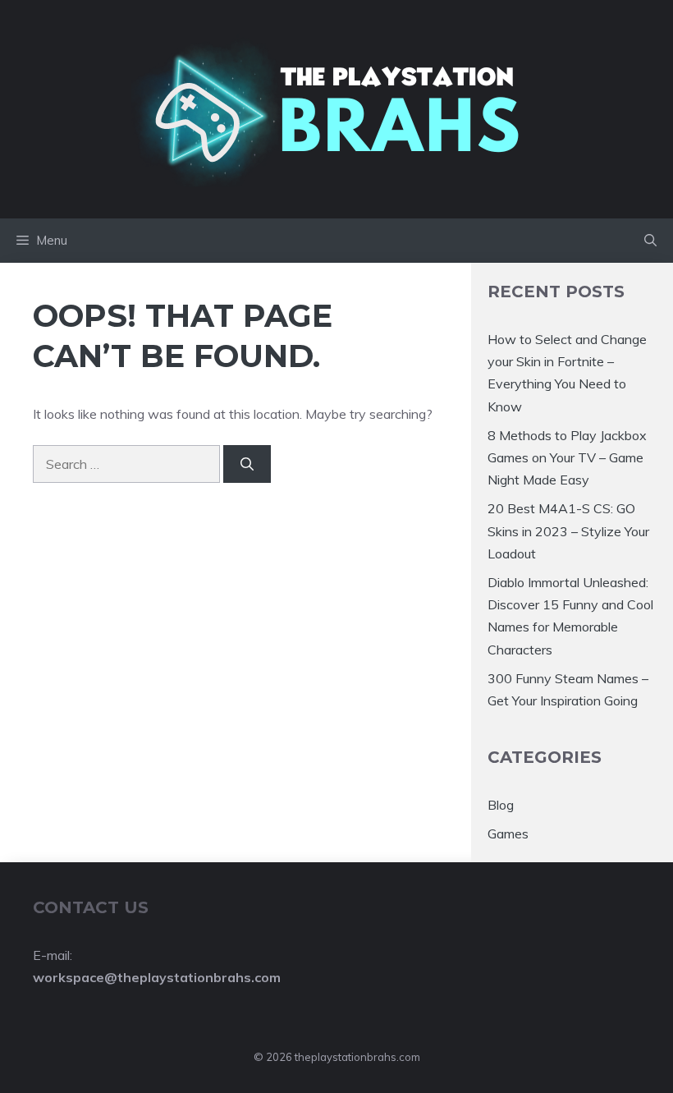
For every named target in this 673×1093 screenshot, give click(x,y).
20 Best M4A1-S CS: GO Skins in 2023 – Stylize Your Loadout (568, 530)
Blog (501, 805)
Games (508, 833)
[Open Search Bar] (650, 240)
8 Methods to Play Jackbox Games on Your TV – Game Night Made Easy (567, 457)
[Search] (247, 464)
